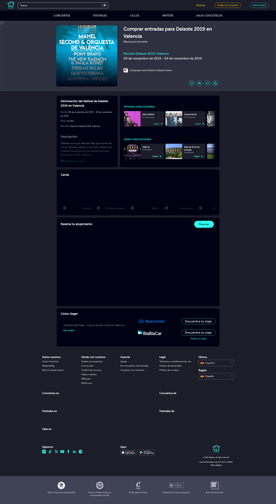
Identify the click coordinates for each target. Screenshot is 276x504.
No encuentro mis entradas (134, 365)
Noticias (200, 5)
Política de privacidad (170, 365)
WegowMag (48, 365)
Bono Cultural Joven (53, 370)
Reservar (204, 224)
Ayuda (123, 361)
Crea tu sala (87, 365)
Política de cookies (169, 370)
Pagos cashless (89, 374)
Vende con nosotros (91, 361)
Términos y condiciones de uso (175, 361)
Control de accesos (91, 370)
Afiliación (86, 378)
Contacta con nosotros (132, 370)
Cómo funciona (50, 361)
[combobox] (216, 363)
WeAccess (86, 383)
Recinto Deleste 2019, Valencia (146, 53)
